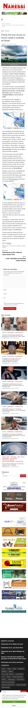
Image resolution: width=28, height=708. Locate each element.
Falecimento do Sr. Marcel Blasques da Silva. (12, 652)
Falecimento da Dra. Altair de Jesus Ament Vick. (12, 252)
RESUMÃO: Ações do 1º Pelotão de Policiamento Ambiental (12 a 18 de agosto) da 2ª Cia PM (14, 398)
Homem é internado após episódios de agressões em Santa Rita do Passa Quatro (14, 324)
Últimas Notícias (19, 332)
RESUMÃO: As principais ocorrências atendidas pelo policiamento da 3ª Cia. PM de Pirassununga (14, 423)
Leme (18, 456)
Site (4, 297)
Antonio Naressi (5, 338)
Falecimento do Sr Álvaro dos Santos (12, 662)
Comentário (6, 274)
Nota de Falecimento (18, 676)
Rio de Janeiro (13, 179)
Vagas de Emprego (21, 684)
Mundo (8, 676)
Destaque (4, 671)
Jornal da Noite (19, 674)
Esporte (11, 671)
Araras (4, 456)
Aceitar (14, 702)
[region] (14, 700)
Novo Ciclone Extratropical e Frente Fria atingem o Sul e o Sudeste (14, 448)
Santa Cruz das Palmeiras (8, 461)
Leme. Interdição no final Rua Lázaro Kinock (16, 258)
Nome (5, 289)
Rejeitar (14, 705)
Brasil (18, 78)
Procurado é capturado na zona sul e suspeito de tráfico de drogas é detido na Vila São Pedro (14, 373)
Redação (4, 44)
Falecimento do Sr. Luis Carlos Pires (12, 648)
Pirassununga (10, 332)
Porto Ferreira (13, 458)
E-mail (5, 293)
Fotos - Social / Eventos (7, 674)
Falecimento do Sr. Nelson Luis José (12, 644)
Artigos (9, 668)
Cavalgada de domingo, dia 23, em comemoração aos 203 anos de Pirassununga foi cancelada (14, 348)
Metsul (9, 243)
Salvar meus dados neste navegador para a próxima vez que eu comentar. (14, 304)
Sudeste (18, 245)
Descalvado (14, 456)
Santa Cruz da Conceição (8, 459)
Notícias (4, 332)
